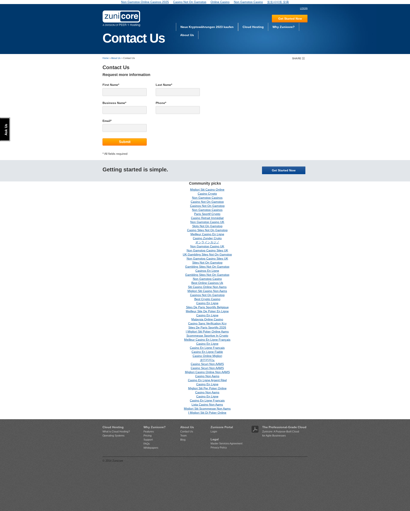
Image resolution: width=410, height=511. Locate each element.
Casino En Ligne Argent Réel (207, 380)
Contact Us (186, 431)
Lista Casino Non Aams (207, 404)
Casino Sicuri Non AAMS (207, 364)
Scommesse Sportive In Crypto (207, 335)
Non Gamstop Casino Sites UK (207, 250)
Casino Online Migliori (207, 356)
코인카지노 (207, 360)
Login (214, 431)
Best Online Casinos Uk (207, 283)
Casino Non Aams (207, 376)
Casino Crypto (207, 193)
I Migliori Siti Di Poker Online (207, 412)
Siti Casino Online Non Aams (207, 287)
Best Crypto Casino (207, 299)
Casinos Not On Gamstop (207, 205)
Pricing (148, 435)
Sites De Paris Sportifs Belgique (207, 307)
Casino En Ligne (207, 303)
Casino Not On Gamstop (207, 201)
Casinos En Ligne (207, 270)
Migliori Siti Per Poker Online (207, 388)
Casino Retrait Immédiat (207, 218)
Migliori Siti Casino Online (207, 189)
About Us (187, 35)
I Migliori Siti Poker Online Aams (207, 331)
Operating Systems (113, 435)
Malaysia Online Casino (207, 319)
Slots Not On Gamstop (207, 226)
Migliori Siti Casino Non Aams (207, 291)
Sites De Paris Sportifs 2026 (207, 327)
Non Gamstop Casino (207, 278)
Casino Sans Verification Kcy (207, 323)
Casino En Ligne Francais (207, 347)
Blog (183, 439)
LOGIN (304, 8)
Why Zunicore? (283, 27)
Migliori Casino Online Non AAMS (207, 372)
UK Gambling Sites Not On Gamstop (207, 254)
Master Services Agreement (226, 443)
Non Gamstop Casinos (207, 197)
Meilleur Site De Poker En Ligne (207, 311)
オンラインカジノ (207, 242)
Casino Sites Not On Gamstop (207, 230)
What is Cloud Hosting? (116, 431)
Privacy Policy (219, 447)
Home (105, 58)
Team (183, 435)
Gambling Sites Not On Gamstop (207, 266)
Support (148, 439)
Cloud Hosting (253, 27)
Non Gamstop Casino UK (207, 222)
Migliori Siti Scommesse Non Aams (207, 408)
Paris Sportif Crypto (207, 214)
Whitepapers (151, 447)
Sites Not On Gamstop (207, 262)
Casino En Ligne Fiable (207, 351)
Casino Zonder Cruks (207, 238)
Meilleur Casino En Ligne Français (207, 339)
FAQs (147, 443)
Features (149, 431)
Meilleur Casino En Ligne (207, 234)
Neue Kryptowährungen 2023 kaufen (207, 27)
